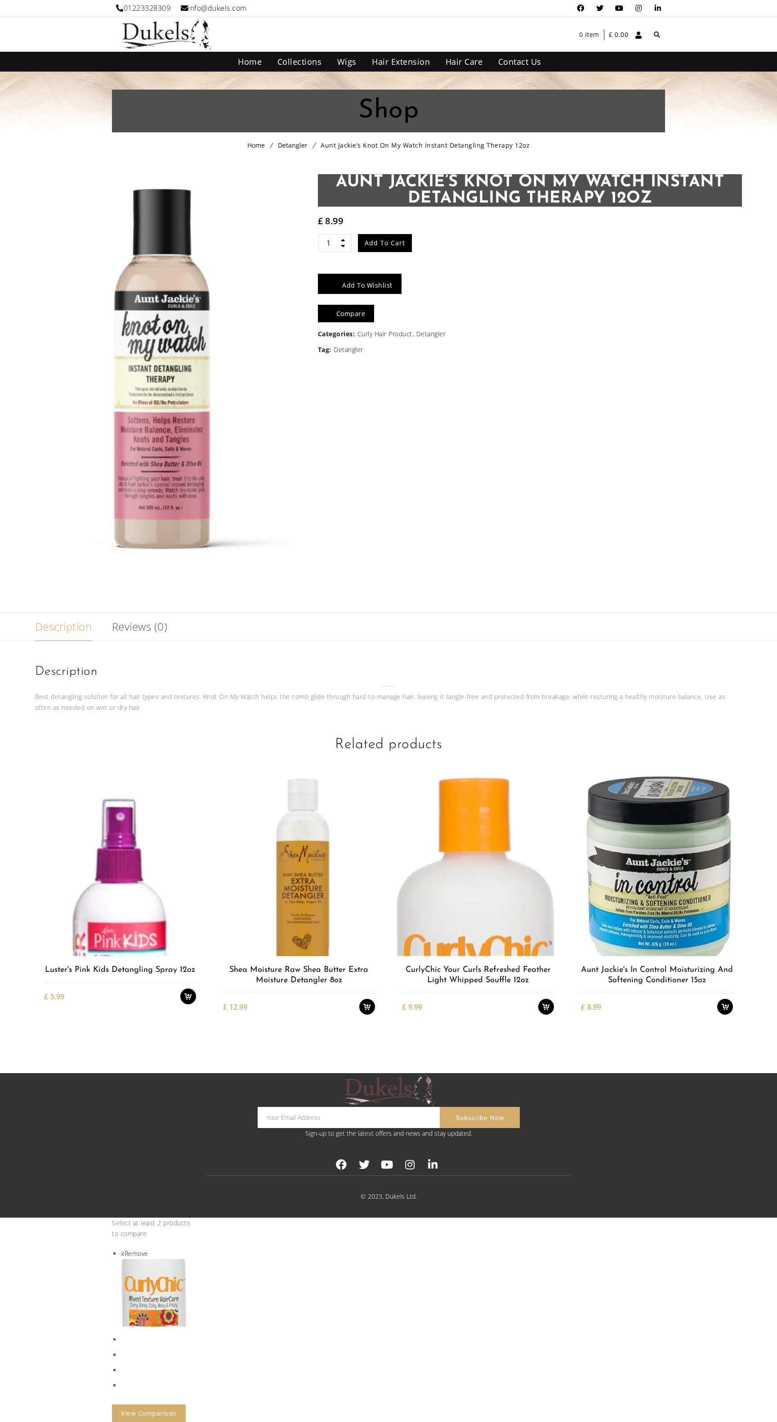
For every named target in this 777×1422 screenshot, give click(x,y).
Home (256, 145)
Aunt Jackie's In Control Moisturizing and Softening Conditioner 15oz (657, 975)
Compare (193, 935)
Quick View (193, 950)
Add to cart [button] (193, 903)
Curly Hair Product (384, 334)
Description (63, 626)
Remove (134, 1253)
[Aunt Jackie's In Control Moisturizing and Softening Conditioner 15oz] (657, 866)
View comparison (149, 1413)
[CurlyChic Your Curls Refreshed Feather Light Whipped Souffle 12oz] (478, 866)
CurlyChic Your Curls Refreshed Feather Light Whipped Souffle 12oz (478, 975)
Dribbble (638, 8)
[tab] (63, 626)
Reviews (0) (140, 626)
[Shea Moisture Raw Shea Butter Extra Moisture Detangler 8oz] (299, 866)
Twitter (600, 8)
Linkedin (658, 8)
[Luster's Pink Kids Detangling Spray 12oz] (120, 866)
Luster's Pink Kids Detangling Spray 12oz (120, 970)
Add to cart (385, 243)
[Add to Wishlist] (193, 919)
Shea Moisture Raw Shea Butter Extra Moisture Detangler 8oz (298, 975)
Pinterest (619, 8)
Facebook (580, 8)
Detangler (293, 145)
